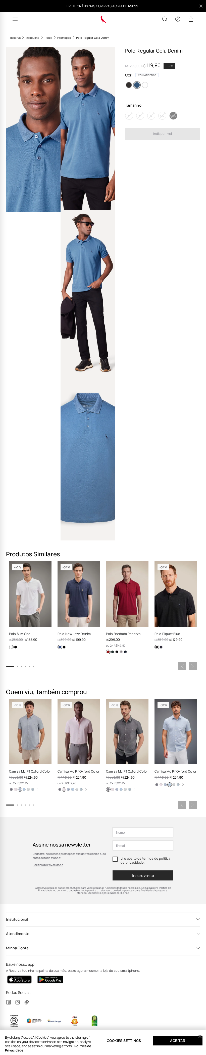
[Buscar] (165, 19)
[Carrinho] (191, 19)
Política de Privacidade (48, 865)
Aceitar (177, 1040)
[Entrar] (178, 19)
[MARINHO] (59, 647)
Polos (49, 37)
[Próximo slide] (193, 666)
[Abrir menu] (15, 19)
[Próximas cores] (37, 789)
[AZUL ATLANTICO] (137, 85)
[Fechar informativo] (201, 6)
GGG (173, 115)
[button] (33, 129)
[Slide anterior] (182, 666)
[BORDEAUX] (108, 651)
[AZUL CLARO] (32, 789)
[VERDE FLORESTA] (112, 651)
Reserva (15, 37)
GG (162, 115)
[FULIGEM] (129, 85)
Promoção (64, 37)
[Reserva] (103, 19)
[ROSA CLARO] (15, 789)
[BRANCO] (145, 85)
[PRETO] (15, 647)
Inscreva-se (143, 875)
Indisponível (162, 133)
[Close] (199, 1036)
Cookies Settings (124, 1040)
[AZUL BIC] (24, 789)
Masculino (32, 37)
